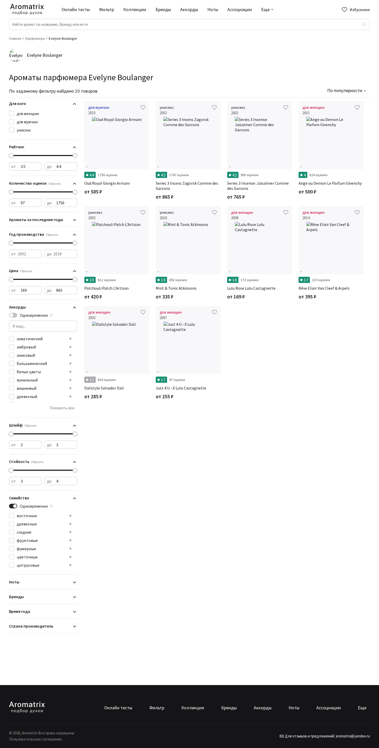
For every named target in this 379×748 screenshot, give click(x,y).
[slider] (11, 155)
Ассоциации (239, 9)
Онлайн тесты (76, 9)
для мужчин (27, 121)
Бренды (163, 9)
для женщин (28, 113)
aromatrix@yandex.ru (352, 736)
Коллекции (134, 9)
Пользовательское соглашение (35, 739)
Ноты (212, 9)
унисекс (24, 130)
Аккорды (189, 9)
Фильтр (106, 9)
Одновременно (34, 315)
